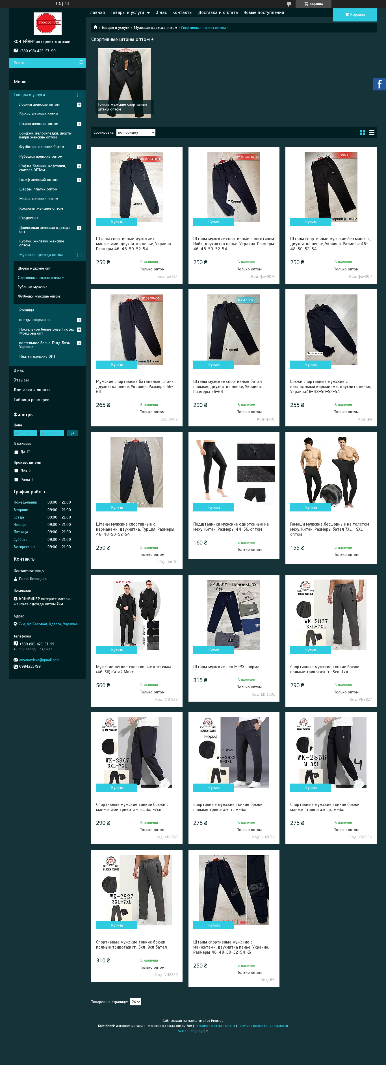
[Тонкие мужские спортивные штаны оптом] (124, 82)
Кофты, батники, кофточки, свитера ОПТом (42, 168)
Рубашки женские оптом (40, 156)
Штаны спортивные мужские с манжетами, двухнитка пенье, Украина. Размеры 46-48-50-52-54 (134, 243)
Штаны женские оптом (38, 123)
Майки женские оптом (38, 198)
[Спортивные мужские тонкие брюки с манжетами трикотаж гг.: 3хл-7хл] (136, 752)
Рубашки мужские (32, 287)
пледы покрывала (35, 319)
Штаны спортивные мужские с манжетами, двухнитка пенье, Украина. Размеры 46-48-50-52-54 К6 (231, 947)
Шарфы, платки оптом (38, 189)
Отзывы (21, 380)
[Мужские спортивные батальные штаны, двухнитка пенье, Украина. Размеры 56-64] (136, 329)
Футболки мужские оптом (39, 296)
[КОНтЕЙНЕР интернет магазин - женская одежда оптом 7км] (47, 23)
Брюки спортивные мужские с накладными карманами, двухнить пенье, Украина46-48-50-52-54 (330, 386)
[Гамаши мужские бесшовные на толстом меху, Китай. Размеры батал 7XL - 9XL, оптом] (331, 472)
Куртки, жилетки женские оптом (41, 243)
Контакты (182, 12)
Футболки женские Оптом (41, 146)
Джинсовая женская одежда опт (44, 229)
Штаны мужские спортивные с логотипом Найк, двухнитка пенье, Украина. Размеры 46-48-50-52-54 (233, 243)
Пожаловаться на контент (215, 1026)
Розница (26, 310)
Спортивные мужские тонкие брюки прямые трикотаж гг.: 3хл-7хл (324, 669)
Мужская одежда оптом (155, 27)
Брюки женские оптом (38, 114)
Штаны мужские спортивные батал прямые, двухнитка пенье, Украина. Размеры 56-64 (227, 386)
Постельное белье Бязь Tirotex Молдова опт (46, 331)
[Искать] (81, 63)
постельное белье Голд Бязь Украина (44, 344)
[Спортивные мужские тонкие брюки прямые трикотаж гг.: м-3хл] (234, 752)
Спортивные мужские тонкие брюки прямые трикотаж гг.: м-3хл (228, 807)
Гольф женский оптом (38, 179)
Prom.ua (217, 1021)
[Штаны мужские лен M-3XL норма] (234, 615)
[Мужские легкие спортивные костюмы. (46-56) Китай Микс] (136, 615)
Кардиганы (28, 218)
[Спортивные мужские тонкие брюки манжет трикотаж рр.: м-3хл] (331, 752)
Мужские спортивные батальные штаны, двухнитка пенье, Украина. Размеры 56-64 (135, 386)
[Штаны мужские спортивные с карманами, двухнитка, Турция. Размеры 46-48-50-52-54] (136, 472)
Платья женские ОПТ (37, 356)
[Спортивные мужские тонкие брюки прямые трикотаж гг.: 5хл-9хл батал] (136, 890)
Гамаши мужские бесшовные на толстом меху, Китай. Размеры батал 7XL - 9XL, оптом (329, 529)
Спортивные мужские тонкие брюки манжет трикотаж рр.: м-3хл (324, 807)
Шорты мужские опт (34, 268)
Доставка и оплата (218, 12)
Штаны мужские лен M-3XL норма (226, 666)
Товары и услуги (127, 12)
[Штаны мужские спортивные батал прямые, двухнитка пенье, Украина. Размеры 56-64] (234, 329)
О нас (161, 12)
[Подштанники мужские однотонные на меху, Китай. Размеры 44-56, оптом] (234, 472)
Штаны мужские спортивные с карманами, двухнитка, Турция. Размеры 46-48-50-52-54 (135, 529)
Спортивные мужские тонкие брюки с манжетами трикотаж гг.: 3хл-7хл (132, 807)
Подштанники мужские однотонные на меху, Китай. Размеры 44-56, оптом (231, 527)
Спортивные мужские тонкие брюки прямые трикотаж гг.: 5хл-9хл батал (131, 945)
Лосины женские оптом (39, 104)
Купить (117, 222)
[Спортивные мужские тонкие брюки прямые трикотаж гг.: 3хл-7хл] (331, 615)
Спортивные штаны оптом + (41, 278)
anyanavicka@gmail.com (39, 660)
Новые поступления (264, 12)
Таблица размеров (31, 399)
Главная (96, 12)
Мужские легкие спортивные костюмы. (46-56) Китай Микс (134, 669)
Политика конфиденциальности (263, 1026)
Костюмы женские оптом (41, 208)
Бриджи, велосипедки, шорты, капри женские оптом (45, 135)
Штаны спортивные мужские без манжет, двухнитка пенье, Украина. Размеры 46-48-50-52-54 (330, 243)
